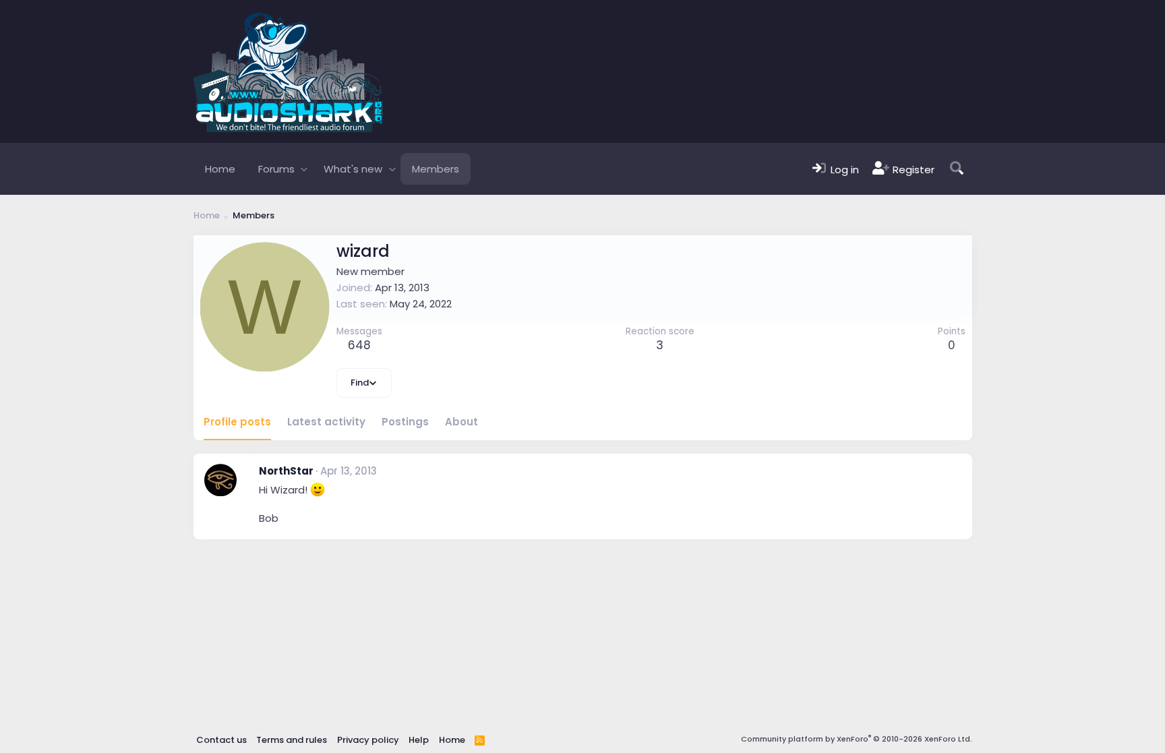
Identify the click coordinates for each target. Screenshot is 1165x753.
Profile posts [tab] (237, 422)
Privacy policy (368, 739)
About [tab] (461, 422)
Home (220, 169)
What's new (353, 169)
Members (435, 169)
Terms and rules (291, 739)
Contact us (221, 739)
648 (359, 345)
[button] (304, 169)
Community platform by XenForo (856, 738)
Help (419, 739)
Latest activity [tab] (326, 422)
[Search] (956, 169)
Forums (276, 169)
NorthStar (286, 471)
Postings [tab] (405, 422)
